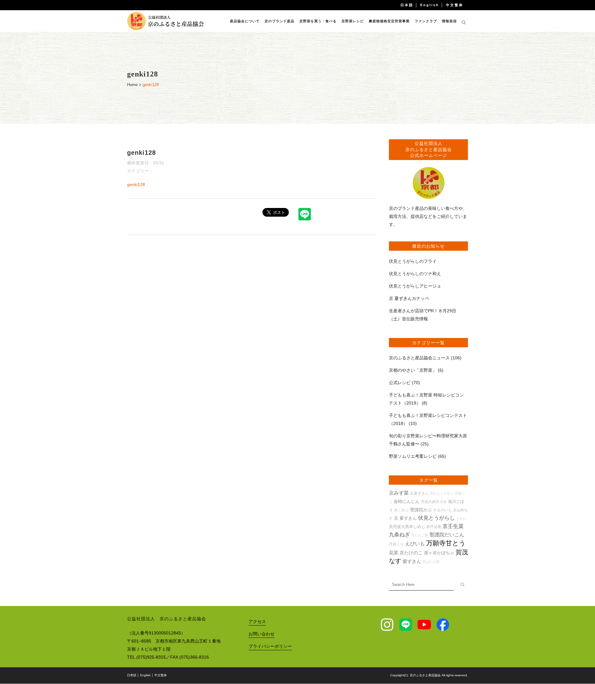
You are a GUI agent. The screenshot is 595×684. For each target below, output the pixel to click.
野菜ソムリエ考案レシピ (413, 456)
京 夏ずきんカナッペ (409, 298)
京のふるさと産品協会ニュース (419, 357)
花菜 (393, 552)
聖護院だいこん (447, 534)
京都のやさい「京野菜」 (413, 370)
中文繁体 (454, 5)
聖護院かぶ (421, 509)
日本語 (406, 5)
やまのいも (442, 510)
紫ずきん (412, 561)
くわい (461, 518)
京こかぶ (401, 510)
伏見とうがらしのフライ (413, 261)
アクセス (257, 621)
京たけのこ (411, 552)
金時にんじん (407, 501)
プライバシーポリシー (270, 646)
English (429, 5)
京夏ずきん (419, 493)
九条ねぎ (399, 535)
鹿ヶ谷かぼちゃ (439, 552)
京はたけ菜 (430, 562)
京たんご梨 (419, 535)
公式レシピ (400, 382)
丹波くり (396, 544)
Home (132, 84)
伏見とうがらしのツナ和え (415, 273)
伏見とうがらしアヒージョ (415, 286)
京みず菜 (399, 493)
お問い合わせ (262, 633)
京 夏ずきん (405, 518)
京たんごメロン (442, 493)
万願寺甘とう (446, 543)
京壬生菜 (453, 526)
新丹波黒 (433, 527)
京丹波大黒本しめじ (407, 526)
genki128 (136, 184)
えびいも (415, 543)
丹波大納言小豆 (434, 502)
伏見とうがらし (436, 518)
